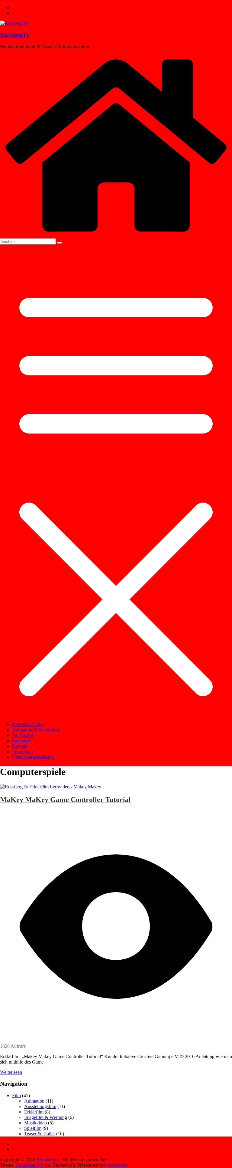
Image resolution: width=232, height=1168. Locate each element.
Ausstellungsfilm (40, 1106)
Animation (34, 1101)
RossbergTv (15, 35)
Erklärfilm (34, 1111)
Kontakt (19, 746)
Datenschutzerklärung (33, 757)
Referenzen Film (28, 724)
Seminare (21, 740)
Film (16, 1095)
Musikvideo (35, 1122)
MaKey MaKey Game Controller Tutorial (65, 799)
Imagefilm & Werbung (45, 1117)
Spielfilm (32, 1128)
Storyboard (22, 735)
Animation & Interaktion (35, 729)
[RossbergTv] (116, 235)
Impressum (22, 751)
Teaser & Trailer (39, 1133)
